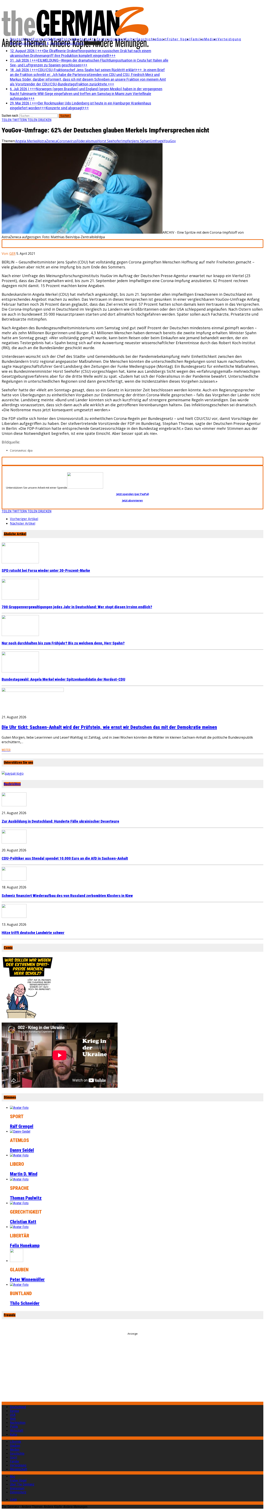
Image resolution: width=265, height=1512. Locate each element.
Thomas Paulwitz (26, 1198)
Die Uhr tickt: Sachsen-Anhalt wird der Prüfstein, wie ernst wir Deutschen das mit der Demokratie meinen (109, 727)
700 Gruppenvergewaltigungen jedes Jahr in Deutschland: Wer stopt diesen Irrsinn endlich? (77, 607)
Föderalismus (87, 141)
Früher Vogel (179, 39)
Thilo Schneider (25, 1303)
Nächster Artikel (22, 523)
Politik (67, 39)
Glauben (117, 39)
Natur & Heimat (49, 43)
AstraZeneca (47, 141)
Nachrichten (12, 784)
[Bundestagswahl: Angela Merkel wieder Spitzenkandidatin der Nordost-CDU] (20, 671)
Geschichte (146, 39)
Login (13, 1499)
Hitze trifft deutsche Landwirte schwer (33, 932)
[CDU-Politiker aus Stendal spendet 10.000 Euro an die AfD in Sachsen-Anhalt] (14, 842)
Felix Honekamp (25, 1245)
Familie (197, 39)
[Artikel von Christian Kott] (19, 1203)
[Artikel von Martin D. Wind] (19, 1155)
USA (13, 1415)
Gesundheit (73, 43)
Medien (210, 39)
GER (12, 253)
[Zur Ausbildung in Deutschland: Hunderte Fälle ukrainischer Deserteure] (14, 805)
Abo (12, 1476)
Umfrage (157, 141)
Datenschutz (18, 1492)
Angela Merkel (26, 141)
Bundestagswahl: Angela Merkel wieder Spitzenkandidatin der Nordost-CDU (63, 679)
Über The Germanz (22, 1484)
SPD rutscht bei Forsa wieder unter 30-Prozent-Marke (46, 570)
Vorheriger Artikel (24, 519)
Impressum (17, 1488)
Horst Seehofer (109, 141)
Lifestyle (102, 39)
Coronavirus (67, 141)
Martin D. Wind (23, 1174)
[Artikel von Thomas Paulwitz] (19, 1179)
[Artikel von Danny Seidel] (20, 1131)
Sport (162, 39)
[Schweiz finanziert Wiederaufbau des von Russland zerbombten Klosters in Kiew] (14, 879)
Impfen (126, 141)
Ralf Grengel (21, 1126)
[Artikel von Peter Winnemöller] (16, 1261)
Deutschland (21, 39)
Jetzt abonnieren (132, 500)
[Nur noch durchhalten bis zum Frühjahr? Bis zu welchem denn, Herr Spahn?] (20, 634)
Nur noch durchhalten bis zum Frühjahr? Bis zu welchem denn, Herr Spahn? (63, 643)
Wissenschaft (22, 43)
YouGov (170, 141)
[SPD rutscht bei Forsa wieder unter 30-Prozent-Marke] (20, 562)
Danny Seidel (22, 1150)
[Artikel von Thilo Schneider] (19, 1285)
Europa (39, 39)
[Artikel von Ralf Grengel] (19, 1108)
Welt (57, 39)
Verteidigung (229, 39)
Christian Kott (23, 1221)
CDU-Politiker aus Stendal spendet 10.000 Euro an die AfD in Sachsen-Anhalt (65, 858)
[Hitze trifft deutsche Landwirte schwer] (14, 916)
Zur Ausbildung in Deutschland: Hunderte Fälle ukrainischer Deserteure (60, 821)
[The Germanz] (45, 28)
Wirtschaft (84, 39)
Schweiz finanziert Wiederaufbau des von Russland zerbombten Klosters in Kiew (67, 895)
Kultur (130, 39)
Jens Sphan (141, 141)
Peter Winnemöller (27, 1279)
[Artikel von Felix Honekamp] (19, 1227)
